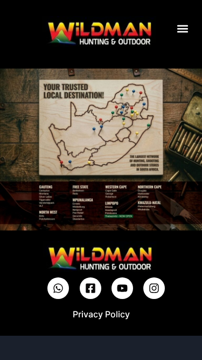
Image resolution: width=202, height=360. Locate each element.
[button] (182, 28)
